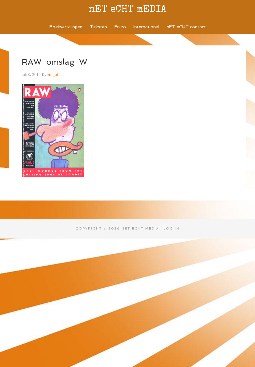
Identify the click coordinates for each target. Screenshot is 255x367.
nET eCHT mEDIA (127, 10)
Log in (171, 228)
